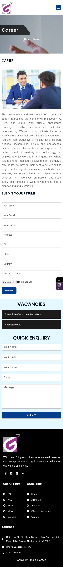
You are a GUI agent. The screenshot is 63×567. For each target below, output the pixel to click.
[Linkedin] (11, 473)
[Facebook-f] (5, 473)
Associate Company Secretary (23, 314)
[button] (58, 7)
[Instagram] (17, 473)
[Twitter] (22, 473)
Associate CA (13, 324)
